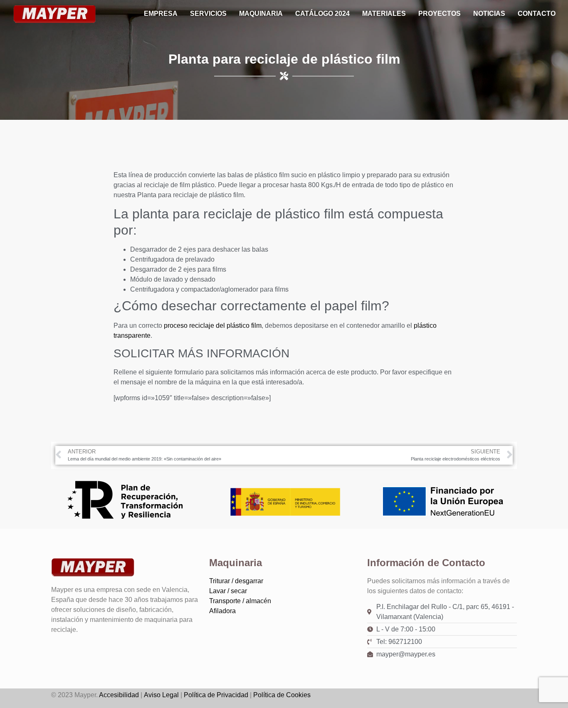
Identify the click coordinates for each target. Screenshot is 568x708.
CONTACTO (537, 13)
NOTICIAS (489, 13)
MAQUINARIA (261, 13)
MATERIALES (384, 13)
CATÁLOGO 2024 (322, 13)
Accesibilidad (119, 694)
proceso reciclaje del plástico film (213, 325)
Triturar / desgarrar (236, 580)
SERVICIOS (208, 13)
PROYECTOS (439, 13)
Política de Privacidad (216, 694)
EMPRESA (161, 13)
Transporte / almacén (240, 600)
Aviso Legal (161, 694)
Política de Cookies (282, 694)
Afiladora (222, 610)
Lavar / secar (228, 590)
